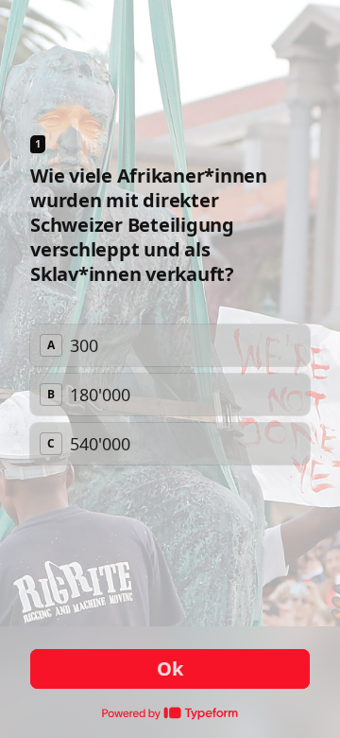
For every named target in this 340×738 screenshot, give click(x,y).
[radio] (170, 345)
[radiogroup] (170, 395)
